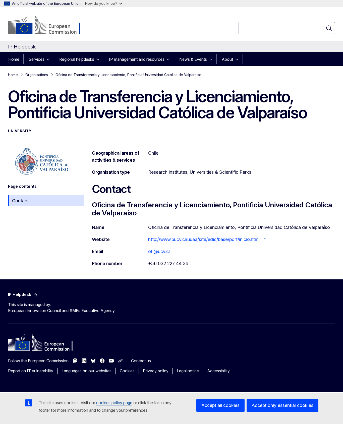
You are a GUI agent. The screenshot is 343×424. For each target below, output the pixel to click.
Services (36, 59)
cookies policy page (114, 402)
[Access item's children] (49, 59)
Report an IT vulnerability (30, 370)
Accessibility (218, 370)
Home (13, 59)
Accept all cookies (220, 405)
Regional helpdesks (76, 59)
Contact (20, 200)
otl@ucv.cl (159, 251)
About (227, 59)
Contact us (141, 360)
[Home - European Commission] (48, 25)
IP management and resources (136, 59)
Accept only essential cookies (282, 405)
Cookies (127, 370)
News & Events (193, 59)
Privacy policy (155, 370)
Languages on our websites (86, 370)
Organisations (36, 75)
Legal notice (188, 370)
